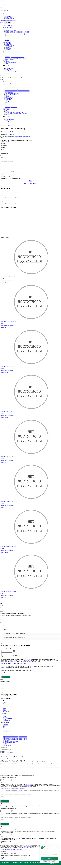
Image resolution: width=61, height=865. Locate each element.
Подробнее (2, 199)
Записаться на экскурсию (10, 62)
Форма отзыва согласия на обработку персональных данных (12, 767)
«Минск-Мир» (8, 43)
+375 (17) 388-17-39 (9, 752)
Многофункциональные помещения (12, 36)
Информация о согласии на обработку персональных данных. (14, 663)
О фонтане (5, 707)
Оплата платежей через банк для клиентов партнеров (16, 58)
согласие (3, 667)
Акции (4, 708)
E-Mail (14, 653)
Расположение (6, 711)
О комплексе (5, 705)
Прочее (6, 63)
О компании (7, 61)
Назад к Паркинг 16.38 (5, 125)
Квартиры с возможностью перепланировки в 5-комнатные (17, 34)
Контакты (5, 60)
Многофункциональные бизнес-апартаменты (12, 52)
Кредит (6, 54)
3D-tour (4, 704)
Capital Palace (8, 48)
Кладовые (7, 39)
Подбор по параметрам (7, 718)
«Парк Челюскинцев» (9, 18)
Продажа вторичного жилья (11, 50)
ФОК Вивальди (8, 46)
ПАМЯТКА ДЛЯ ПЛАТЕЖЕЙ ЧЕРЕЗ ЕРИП (14, 57)
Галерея (4, 710)
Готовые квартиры (9, 35)
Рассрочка (7, 56)
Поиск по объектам (7, 42)
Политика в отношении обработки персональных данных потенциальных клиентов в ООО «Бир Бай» (21, 766)
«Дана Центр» (8, 49)
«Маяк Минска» (8, 17)
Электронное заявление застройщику (8, 20)
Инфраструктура (6, 703)
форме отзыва (30, 661)
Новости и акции (6, 51)
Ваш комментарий (15, 655)
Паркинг (7, 40)
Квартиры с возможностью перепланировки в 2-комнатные (17, 31)
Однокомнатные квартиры (10, 30)
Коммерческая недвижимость (11, 37)
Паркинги (7, 47)
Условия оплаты (6, 53)
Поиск (4, 709)
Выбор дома (5, 702)
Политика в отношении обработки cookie (51, 766)
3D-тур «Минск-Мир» (9, 16)
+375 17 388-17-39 (4, 10)
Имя (14, 650)
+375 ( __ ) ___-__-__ (17, 651)
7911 (1, 7)
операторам (30, 660)
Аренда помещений (9, 41)
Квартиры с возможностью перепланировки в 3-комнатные (17, 32)
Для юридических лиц (9, 59)
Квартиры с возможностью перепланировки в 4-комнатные (17, 33)
